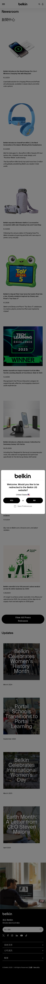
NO (34, 500)
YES (11, 500)
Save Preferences (25, 506)
